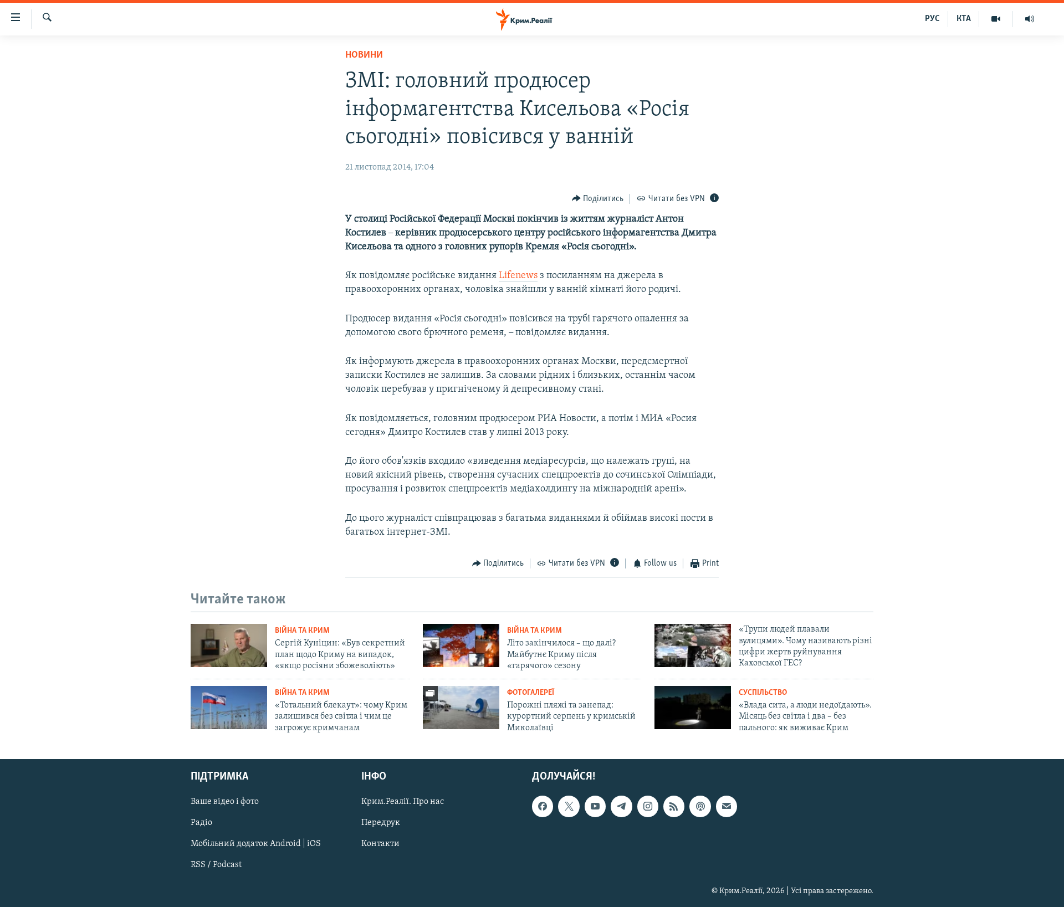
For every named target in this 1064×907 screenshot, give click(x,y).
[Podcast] (699, 806)
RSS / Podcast (216, 864)
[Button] (598, 199)
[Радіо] (1029, 19)
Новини (364, 55)
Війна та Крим (302, 631)
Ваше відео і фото (225, 801)
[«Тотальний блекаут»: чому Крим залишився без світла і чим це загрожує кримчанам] (229, 707)
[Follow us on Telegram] (621, 806)
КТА (963, 18)
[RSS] (673, 806)
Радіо (201, 822)
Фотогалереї (530, 693)
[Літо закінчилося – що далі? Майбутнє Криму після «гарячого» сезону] (461, 645)
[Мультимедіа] (996, 19)
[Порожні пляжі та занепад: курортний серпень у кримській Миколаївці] (461, 707)
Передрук (380, 822)
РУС (932, 18)
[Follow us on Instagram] (647, 806)
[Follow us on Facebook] (542, 806)
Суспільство (763, 693)
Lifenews (518, 276)
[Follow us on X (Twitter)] (568, 806)
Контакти (380, 843)
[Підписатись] (726, 806)
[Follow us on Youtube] (595, 806)
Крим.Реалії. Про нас (402, 801)
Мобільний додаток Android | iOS (256, 843)
